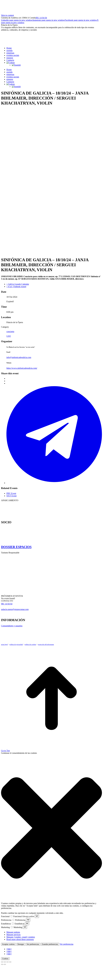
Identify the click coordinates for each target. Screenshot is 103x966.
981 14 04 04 (41, 18)
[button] (51, 828)
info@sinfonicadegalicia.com (18, 357)
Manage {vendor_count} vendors (20, 937)
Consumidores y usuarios (11, 626)
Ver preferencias (33, 944)
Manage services (13, 934)
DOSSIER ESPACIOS (16, 547)
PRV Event (11, 493)
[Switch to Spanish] (16, 65)
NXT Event (11, 496)
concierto (10, 331)
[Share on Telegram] (54, 483)
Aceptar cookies (8, 944)
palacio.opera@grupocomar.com (15, 609)
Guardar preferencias (50, 944)
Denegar (20, 944)
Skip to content (7, 15)
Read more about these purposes (20, 939)
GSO (8, 336)
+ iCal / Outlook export (16, 286)
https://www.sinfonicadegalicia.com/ (21, 368)
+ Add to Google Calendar (17, 284)
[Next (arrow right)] (5, 964)
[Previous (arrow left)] (2, 964)
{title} (9, 949)
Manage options (13, 932)
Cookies (5, 959)
